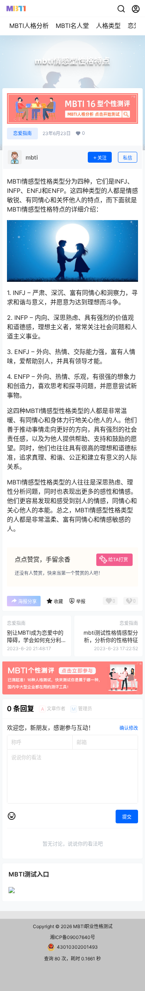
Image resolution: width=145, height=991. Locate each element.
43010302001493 (77, 947)
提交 (126, 817)
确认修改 (128, 728)
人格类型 (108, 26)
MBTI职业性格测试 (92, 926)
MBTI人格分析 (29, 26)
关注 (102, 158)
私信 (127, 158)
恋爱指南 (22, 133)
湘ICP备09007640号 (72, 937)
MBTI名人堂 (72, 26)
